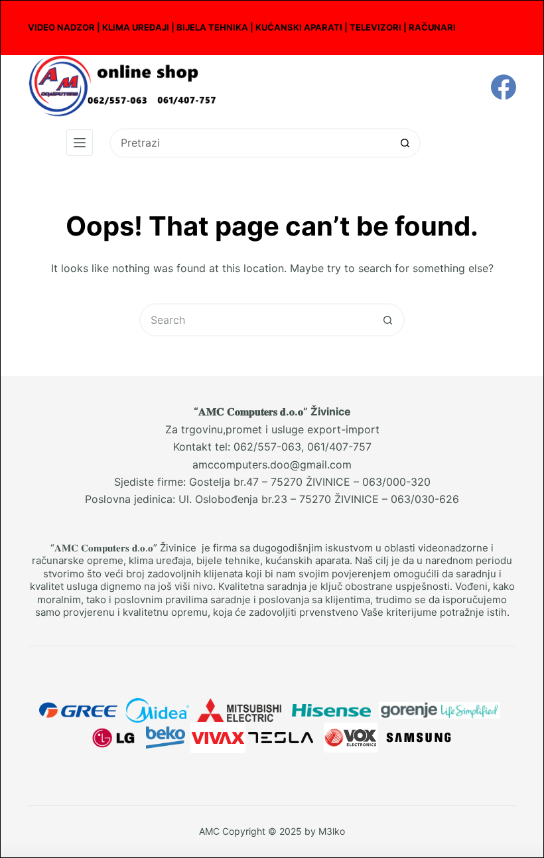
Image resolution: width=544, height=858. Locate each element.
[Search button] (406, 143)
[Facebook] (503, 87)
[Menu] (79, 142)
